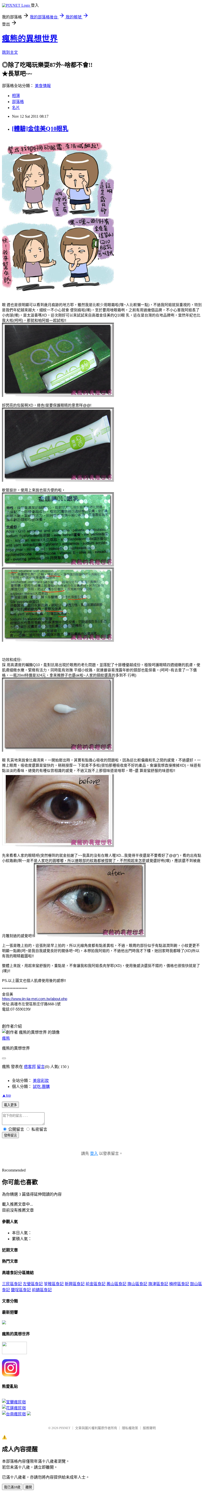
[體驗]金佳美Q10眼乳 (40, 128)
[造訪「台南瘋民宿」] (14, 1414)
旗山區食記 (137, 1284)
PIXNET (64, 1428)
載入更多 (10, 1105)
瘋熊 (6, 1038)
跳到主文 (10, 52)
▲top (6, 1095)
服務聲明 (149, 1428)
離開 (28, 1487)
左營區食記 (33, 1284)
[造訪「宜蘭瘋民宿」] (14, 1402)
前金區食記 (95, 1284)
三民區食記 (12, 1284)
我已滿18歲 (12, 1487)
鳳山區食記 (116, 1284)
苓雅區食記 (54, 1284)
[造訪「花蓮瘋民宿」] (14, 1408)
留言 (41, 1067)
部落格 (18, 102)
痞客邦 (30, 1067)
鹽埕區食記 (21, 1290)
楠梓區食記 (179, 1284)
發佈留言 (10, 1135)
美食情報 (43, 86)
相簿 (16, 96)
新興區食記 (75, 1284)
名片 (16, 108)
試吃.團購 (41, 1086)
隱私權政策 (130, 1428)
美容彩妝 (41, 1080)
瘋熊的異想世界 (30, 38)
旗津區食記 (158, 1284)
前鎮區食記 (42, 1290)
